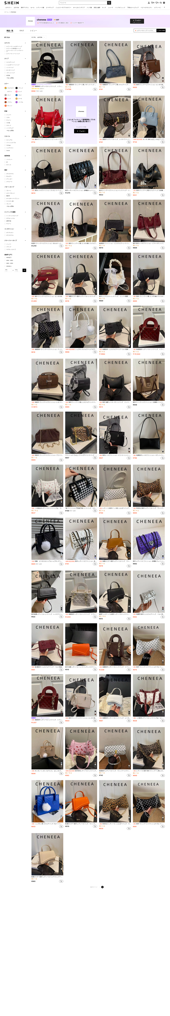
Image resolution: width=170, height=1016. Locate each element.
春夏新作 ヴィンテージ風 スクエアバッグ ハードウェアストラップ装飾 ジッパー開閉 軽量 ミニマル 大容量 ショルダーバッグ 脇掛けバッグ (115, 84)
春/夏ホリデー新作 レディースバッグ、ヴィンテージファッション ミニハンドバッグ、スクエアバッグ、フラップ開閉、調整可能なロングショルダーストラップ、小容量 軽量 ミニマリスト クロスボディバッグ (81, 824)
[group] (15, 46)
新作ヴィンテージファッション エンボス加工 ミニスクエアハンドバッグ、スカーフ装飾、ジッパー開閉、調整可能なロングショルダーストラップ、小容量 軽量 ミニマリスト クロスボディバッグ (81, 718)
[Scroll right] (164, 7)
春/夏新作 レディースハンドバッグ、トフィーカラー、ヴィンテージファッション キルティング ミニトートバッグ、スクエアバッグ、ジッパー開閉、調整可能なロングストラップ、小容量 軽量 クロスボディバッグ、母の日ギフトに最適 (149, 349)
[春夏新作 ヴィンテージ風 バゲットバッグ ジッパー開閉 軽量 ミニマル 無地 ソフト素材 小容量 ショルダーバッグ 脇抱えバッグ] (81, 62)
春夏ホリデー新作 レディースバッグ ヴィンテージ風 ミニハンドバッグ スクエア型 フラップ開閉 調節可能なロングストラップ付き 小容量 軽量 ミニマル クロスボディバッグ (47, 877)
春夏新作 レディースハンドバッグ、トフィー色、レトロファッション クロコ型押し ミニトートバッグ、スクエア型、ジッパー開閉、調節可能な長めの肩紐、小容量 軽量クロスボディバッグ (115, 667)
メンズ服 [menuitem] (89, 7)
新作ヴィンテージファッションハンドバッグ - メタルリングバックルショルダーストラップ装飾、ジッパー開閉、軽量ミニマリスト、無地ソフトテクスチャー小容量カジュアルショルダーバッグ (115, 190)
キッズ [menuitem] (104, 7)
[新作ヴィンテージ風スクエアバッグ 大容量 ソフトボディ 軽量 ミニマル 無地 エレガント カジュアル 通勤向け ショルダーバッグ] (149, 168)
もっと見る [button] (11, 78)
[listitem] (46, 23)
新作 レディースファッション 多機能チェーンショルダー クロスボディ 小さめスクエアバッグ (81, 190)
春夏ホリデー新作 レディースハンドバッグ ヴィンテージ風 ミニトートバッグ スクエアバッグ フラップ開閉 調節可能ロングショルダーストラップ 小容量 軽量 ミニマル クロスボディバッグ (81, 296)
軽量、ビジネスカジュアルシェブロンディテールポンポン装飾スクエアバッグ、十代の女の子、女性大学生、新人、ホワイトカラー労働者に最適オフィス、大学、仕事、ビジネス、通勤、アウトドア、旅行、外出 (47, 561)
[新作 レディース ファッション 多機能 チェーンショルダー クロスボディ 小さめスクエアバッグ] (149, 539)
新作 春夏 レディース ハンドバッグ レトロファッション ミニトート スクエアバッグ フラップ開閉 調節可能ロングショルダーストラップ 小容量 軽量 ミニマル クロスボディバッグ (81, 667)
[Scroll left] (162, 7)
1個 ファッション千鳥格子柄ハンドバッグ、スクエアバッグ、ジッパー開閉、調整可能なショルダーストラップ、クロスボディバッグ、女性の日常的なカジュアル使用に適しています (81, 508)
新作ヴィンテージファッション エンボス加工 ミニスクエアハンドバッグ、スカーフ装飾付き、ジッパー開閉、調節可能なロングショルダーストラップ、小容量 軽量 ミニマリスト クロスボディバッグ (149, 84)
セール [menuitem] (32, 7)
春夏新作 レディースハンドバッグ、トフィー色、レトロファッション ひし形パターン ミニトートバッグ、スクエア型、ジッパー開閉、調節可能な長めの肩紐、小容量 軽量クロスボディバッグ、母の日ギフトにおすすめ (47, 720)
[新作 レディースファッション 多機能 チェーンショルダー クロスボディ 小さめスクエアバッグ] (81, 539)
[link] (152, 2)
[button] (160, 3)
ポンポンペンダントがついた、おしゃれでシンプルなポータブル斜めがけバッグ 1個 (47, 771)
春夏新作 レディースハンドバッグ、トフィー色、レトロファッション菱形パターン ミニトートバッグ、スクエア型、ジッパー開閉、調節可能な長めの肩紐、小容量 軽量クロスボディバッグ (47, 86)
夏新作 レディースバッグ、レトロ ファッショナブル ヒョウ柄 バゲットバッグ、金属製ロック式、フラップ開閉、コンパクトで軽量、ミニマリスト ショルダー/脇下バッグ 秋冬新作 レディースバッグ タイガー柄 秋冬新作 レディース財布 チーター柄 (115, 139)
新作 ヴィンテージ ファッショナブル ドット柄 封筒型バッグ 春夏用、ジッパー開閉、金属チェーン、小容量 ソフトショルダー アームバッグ (149, 667)
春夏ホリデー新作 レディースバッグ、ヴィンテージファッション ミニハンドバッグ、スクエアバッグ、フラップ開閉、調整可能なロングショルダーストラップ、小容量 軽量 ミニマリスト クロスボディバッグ (115, 561)
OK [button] (24, 270)
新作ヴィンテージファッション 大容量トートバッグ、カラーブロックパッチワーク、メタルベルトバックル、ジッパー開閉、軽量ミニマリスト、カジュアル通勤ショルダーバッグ (149, 402)
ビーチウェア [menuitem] (50, 7)
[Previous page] (100, 887)
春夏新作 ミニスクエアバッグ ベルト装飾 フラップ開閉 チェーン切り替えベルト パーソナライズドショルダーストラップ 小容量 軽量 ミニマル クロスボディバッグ (115, 349)
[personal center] (149, 3)
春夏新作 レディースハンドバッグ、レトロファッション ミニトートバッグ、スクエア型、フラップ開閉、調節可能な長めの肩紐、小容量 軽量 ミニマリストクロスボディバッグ (115, 718)
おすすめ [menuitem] (16, 7)
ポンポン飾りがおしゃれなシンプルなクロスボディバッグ (149, 139)
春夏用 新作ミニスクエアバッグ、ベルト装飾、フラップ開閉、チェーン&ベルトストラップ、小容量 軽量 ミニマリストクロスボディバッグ (149, 614)
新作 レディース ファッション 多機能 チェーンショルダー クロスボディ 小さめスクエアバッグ (149, 561)
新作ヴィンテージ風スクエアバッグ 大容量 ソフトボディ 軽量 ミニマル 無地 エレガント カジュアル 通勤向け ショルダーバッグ (149, 190)
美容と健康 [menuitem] (97, 7)
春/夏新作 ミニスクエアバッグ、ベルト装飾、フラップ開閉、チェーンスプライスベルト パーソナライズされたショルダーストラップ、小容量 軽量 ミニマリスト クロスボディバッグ (47, 667)
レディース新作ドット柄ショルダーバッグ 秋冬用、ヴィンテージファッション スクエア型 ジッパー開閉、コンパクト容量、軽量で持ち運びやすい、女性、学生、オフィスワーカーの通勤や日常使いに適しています (115, 508)
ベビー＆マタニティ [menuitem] (146, 7)
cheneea (41, 20)
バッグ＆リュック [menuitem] (120, 7)
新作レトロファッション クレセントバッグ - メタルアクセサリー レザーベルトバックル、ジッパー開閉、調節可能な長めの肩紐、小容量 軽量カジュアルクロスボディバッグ (47, 190)
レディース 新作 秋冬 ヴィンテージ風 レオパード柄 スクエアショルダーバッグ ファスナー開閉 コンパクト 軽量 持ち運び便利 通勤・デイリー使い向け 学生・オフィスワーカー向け (149, 771)
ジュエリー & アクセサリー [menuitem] (63, 7)
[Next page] (105, 887)
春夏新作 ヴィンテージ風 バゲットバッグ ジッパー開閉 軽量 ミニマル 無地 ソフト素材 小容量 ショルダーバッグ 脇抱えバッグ (81, 84)
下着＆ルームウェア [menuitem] (133, 7)
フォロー (82, 131)
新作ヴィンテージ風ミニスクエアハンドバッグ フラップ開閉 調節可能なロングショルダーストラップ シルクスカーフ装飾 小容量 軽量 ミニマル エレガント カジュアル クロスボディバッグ (81, 402)
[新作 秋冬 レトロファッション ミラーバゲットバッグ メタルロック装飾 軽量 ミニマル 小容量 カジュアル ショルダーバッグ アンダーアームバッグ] (149, 221)
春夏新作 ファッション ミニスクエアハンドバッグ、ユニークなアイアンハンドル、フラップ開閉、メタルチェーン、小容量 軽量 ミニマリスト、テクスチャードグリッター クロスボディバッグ (115, 243)
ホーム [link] (6, 12)
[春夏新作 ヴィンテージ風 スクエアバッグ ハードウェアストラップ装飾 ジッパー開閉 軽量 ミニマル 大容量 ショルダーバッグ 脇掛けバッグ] (115, 62)
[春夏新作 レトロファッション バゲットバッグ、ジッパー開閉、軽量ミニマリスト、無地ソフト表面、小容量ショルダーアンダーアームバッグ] (149, 433)
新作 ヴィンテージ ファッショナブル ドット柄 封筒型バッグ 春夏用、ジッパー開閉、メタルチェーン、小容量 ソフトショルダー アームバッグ (149, 824)
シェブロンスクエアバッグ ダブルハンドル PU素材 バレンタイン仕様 (81, 349)
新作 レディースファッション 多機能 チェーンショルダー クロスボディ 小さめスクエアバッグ (81, 561)
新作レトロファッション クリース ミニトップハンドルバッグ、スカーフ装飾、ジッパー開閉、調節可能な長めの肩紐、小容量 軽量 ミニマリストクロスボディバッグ (115, 455)
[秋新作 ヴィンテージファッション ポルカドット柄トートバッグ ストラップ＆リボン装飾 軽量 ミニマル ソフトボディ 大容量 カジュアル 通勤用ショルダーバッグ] (47, 221)
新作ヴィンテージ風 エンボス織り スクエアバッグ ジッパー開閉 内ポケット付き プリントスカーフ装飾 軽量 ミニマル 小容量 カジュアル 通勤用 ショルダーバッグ (81, 243)
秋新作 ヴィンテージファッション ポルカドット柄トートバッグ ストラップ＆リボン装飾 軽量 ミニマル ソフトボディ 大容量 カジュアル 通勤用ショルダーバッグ (47, 243)
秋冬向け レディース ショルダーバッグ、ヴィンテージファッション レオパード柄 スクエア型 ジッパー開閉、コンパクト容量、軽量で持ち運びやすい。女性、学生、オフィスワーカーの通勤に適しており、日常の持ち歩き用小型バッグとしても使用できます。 (115, 824)
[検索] (109, 3)
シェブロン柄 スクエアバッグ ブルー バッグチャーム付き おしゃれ (47, 824)
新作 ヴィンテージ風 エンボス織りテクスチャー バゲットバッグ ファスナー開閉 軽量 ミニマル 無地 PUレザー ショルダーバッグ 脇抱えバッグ (149, 296)
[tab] (10, 30)
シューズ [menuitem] (110, 7)
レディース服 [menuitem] (40, 7)
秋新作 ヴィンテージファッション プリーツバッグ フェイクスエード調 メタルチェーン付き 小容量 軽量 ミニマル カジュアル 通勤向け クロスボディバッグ (47, 455)
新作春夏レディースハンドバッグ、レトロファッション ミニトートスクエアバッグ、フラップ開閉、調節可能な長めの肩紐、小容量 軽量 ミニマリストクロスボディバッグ (47, 614)
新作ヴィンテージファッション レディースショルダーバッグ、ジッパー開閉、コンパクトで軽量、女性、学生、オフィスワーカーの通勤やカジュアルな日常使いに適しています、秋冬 (47, 139)
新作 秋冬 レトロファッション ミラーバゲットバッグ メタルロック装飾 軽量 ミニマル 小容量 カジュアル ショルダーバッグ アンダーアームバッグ (149, 243)
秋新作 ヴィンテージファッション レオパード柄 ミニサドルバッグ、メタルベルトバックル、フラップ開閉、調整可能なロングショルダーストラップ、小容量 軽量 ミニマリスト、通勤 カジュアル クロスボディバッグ (47, 402)
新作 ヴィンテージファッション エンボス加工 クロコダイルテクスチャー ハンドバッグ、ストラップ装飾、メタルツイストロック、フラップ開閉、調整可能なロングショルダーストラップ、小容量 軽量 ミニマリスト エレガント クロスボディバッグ (47, 296)
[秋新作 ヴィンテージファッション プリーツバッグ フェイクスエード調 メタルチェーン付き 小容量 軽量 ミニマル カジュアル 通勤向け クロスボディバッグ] (47, 433)
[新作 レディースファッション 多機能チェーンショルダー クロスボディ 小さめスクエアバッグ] (81, 168)
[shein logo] (11, 2)
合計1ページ (93, 887)
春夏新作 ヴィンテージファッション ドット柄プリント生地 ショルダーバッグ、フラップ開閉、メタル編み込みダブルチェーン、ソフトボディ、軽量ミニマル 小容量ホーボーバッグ (47, 349)
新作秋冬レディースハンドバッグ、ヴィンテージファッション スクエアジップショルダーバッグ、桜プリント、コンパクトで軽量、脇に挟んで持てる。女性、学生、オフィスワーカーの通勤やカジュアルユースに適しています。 (81, 771)
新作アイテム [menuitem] (25, 7)
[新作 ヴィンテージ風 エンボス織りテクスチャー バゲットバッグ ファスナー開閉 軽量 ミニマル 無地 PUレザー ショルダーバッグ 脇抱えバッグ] (149, 274)
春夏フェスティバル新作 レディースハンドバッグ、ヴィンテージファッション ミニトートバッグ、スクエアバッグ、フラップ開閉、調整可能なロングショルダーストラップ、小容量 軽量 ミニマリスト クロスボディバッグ (115, 614)
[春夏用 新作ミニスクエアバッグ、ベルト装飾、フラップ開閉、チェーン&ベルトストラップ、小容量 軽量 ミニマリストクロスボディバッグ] (149, 592)
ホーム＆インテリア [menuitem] (79, 7)
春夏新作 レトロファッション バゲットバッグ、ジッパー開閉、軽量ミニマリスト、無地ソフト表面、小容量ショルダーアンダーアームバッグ (149, 455)
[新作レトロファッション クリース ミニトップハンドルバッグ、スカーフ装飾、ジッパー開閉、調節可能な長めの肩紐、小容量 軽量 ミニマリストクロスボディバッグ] (115, 433)
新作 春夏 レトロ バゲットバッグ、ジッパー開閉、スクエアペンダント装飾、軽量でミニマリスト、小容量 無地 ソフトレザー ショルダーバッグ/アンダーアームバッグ (115, 402)
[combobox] (38, 37)
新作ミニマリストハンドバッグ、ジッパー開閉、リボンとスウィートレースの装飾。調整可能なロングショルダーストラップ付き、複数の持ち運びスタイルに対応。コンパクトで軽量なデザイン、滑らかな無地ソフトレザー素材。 (115, 296)
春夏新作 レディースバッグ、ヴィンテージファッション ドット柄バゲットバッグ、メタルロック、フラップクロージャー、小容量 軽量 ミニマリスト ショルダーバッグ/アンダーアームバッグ (115, 771)
